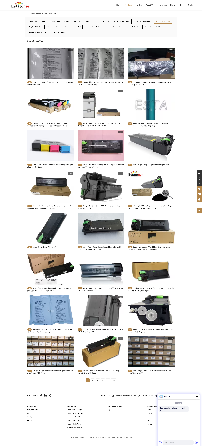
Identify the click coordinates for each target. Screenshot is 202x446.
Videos (140, 5)
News (172, 5)
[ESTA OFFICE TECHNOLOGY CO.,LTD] (20, 5)
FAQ (108, 410)
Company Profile (32, 410)
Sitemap (149, 424)
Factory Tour (162, 5)
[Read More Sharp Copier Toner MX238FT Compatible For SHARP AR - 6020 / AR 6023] (101, 269)
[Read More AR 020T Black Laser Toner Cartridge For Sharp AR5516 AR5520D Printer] (101, 351)
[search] (181, 5)
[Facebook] (41, 396)
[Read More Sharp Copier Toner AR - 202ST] (50, 228)
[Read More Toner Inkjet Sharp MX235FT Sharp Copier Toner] (151, 145)
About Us (149, 5)
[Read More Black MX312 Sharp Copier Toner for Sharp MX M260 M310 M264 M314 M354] (151, 351)
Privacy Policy (128, 437)
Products (129, 5)
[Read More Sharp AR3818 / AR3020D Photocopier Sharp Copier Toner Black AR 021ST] (101, 187)
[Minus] (196, 396)
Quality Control (32, 417)
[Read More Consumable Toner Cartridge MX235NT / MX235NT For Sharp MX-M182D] (151, 63)
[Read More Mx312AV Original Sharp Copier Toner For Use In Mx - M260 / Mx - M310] (50, 63)
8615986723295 (147, 396)
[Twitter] (49, 396)
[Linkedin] (45, 396)
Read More (67, 77)
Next (113, 380)
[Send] (196, 442)
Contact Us (31, 420)
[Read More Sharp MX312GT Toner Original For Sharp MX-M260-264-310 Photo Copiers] (151, 310)
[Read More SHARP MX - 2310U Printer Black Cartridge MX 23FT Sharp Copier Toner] (50, 145)
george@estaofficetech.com (125, 396)
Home (119, 5)
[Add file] (160, 442)
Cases (148, 420)
